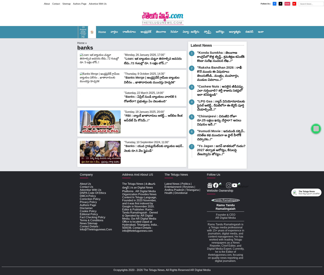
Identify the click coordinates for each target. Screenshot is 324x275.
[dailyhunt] (243, 185)
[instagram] (229, 185)
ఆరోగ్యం (220, 31)
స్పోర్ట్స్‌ (207, 31)
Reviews (188, 186)
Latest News (201, 45)
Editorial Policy (89, 214)
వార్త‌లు (114, 31)
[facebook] (216, 185)
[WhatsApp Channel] (316, 128)
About (47, 4)
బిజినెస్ (249, 31)
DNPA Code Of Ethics (93, 193)
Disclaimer (86, 208)
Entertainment (173, 186)
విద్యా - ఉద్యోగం (191, 31)
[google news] (210, 185)
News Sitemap (88, 223)
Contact (56, 4)
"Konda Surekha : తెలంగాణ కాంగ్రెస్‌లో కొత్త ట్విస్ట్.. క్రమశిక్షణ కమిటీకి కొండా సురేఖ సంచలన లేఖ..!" (221, 57)
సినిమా (174, 31)
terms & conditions (91, 220)
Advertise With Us (98, 4)
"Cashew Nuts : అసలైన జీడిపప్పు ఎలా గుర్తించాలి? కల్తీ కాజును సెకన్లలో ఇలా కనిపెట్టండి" (220, 90)
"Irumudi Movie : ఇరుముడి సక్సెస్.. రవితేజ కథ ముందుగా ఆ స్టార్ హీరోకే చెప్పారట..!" (221, 135)
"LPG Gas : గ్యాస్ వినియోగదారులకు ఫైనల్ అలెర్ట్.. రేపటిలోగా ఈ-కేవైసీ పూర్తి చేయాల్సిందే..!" (221, 105)
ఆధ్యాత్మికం (235, 31)
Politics (185, 183)
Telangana (192, 189)
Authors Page (79, 4)
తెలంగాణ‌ (161, 31)
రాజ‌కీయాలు (129, 31)
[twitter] (222, 185)
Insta (287, 4)
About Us (85, 183)
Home (102, 32)
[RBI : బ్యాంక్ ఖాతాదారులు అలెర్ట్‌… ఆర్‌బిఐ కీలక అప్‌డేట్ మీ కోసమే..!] (100, 132)
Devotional (180, 193)
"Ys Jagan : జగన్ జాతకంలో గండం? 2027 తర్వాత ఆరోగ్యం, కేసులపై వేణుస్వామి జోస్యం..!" (221, 150)
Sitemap (66, 4)
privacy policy (88, 202)
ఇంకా (261, 31)
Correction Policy (90, 199)
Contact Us (86, 186)
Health (168, 193)
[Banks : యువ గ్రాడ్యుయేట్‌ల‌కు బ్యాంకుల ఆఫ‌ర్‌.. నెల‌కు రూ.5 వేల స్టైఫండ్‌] (100, 162)
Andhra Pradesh (174, 189)
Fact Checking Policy (92, 217)
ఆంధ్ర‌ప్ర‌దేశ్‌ (146, 31)
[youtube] (235, 185)
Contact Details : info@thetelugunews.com (96, 228)
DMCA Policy (88, 196)
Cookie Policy (88, 211)
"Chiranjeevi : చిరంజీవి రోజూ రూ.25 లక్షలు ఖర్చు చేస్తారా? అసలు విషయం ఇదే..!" (219, 120)
